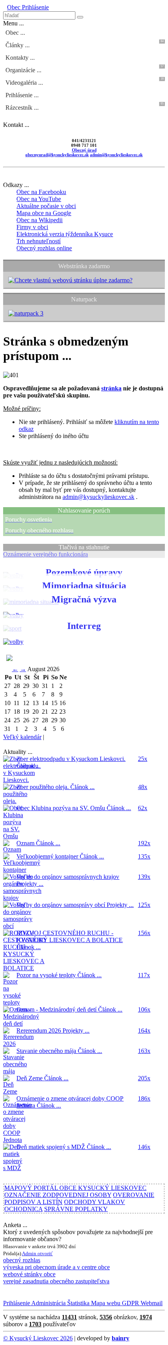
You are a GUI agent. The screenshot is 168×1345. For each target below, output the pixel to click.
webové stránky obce (29, 1274)
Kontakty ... (20, 57)
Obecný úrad (84, 150)
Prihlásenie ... (22, 95)
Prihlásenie (34, 7)
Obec (13, 7)
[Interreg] (13, 641)
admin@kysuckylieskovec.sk (116, 154)
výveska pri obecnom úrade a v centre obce (56, 1267)
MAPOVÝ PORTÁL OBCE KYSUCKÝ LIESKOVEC (75, 1188)
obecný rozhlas (21, 1260)
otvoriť (45, 1253)
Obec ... (15, 32)
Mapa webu (104, 1303)
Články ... (84, 43)
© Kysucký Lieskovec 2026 (38, 1338)
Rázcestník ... (84, 106)
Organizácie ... (84, 68)
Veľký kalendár (22, 737)
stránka (111, 388)
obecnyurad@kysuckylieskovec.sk (57, 154)
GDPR (129, 1303)
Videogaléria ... (84, 81)
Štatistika (77, 1303)
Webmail (151, 1303)
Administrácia (48, 1303)
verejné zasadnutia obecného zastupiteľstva (56, 1281)
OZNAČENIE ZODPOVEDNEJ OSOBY (57, 1195)
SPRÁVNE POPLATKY (76, 1209)
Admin (30, 1253)
